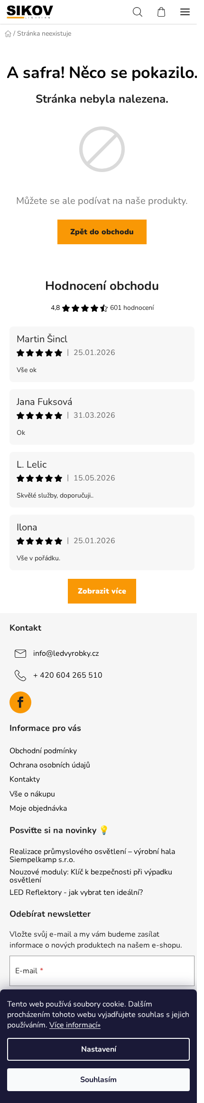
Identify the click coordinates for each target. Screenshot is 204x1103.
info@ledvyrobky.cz (66, 653)
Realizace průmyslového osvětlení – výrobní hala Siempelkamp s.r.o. (92, 856)
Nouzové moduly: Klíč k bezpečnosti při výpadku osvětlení (90, 876)
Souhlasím (98, 1079)
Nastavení (98, 1049)
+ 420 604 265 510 (67, 675)
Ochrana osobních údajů (49, 765)
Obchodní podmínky (43, 751)
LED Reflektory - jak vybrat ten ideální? (76, 893)
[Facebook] (20, 702)
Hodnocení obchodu (102, 286)
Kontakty (24, 779)
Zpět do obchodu (102, 232)
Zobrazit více (102, 591)
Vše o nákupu (32, 794)
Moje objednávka (38, 808)
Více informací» (75, 1025)
